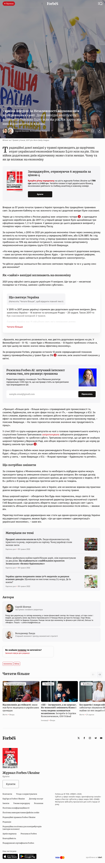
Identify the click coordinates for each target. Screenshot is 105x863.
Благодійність (9, 838)
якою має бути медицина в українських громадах (21, 707)
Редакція (7, 822)
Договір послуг (36, 799)
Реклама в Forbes (29, 834)
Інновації (44, 720)
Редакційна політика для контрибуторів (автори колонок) (22, 827)
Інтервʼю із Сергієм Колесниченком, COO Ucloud (59, 710)
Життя (5, 714)
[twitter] (78, 738)
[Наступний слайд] (99, 674)
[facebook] (84, 738)
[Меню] (100, 3)
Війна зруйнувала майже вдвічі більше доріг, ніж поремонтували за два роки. (41, 561)
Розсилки (38, 803)
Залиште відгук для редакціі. (17, 653)
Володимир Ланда (38, 131)
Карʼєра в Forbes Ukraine (14, 799)
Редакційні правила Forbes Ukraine (19, 817)
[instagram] (90, 738)
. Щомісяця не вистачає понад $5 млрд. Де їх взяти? (38, 579)
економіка (7, 664)
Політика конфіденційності (16, 808)
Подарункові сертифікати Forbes (18, 843)
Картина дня (8, 106)
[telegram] (95, 738)
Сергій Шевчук (22, 131)
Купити (40, 194)
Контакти (7, 794)
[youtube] (101, 738)
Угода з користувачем (26, 794)
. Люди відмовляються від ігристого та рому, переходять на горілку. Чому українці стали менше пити (39, 542)
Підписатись (87, 394)
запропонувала (50, 434)
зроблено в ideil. (94, 857)
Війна (16, 664)
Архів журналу (10, 834)
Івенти (6, 803)
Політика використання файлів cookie (21, 812)
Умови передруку (21, 803)
